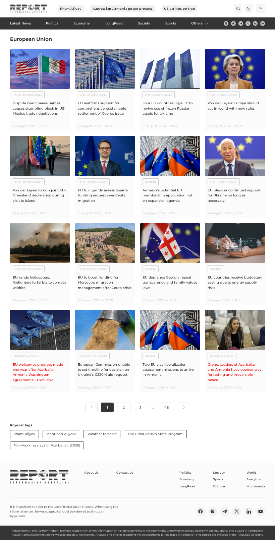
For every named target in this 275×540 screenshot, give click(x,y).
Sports (218, 479)
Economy (186, 479)
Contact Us (124, 472)
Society (219, 472)
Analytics (253, 479)
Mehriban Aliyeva (61, 434)
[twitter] (247, 23)
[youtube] (262, 23)
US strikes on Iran (179, 8)
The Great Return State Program (155, 434)
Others (197, 23)
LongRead (187, 486)
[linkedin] (255, 23)
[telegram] (240, 23)
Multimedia (255, 486)
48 (166, 407)
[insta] (233, 23)
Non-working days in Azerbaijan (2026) (47, 445)
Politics (185, 472)
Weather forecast (102, 434)
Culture (219, 486)
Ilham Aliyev (70, 8)
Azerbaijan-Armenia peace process (123, 8)
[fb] (226, 23)
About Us (91, 472)
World (251, 472)
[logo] (28, 8)
